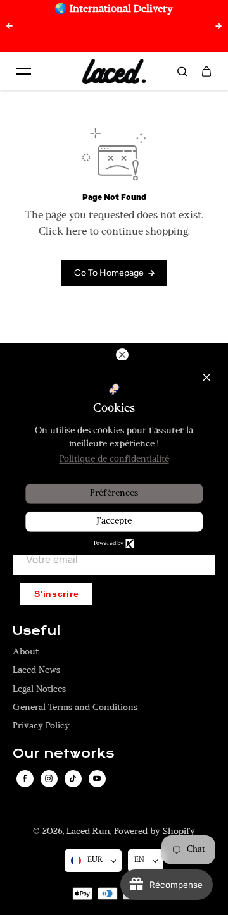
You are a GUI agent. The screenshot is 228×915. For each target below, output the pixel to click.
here (76, 232)
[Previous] (9, 26)
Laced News (36, 670)
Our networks (63, 754)
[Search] (182, 71)
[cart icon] (206, 71)
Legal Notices (39, 689)
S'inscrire (56, 594)
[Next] (218, 26)
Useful (36, 631)
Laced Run (88, 832)
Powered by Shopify (154, 832)
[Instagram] (49, 778)
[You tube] (97, 778)
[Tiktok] (73, 778)
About (26, 652)
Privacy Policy (41, 726)
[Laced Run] (114, 71)
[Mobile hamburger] (23, 71)
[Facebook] (25, 778)
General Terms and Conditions (75, 708)
